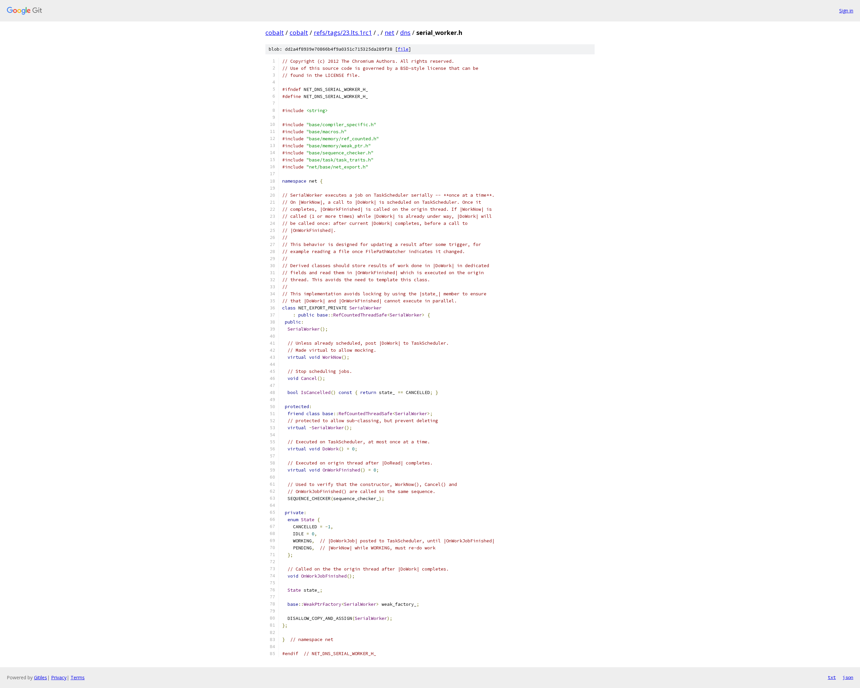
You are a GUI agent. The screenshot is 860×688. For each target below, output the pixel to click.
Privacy (59, 677)
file (403, 49)
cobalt (274, 33)
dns (405, 33)
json (848, 677)
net (389, 33)
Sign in (846, 10)
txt (832, 677)
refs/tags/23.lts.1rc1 (343, 33)
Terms (78, 677)
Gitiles (40, 677)
